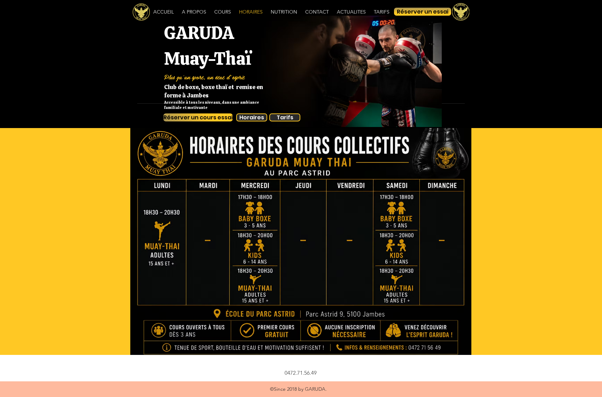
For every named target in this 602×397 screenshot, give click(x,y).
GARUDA (199, 32)
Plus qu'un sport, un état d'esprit (204, 77)
